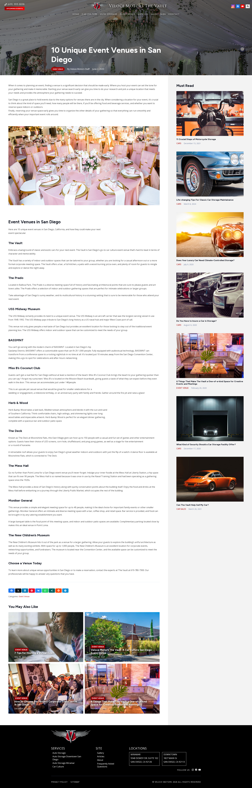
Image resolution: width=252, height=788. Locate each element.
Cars (178, 143)
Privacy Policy (59, 782)
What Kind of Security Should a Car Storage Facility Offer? (206, 444)
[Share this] (11, 590)
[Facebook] (238, 6)
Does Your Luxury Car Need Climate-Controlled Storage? (205, 260)
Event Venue (24, 596)
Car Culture (58, 766)
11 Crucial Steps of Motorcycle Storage (196, 139)
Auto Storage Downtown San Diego (66, 758)
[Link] (126, 6)
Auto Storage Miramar (63, 763)
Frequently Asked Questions (105, 765)
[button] (248, 6)
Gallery (100, 752)
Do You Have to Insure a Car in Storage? (196, 321)
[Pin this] (32, 590)
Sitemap (75, 782)
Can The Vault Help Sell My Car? (192, 505)
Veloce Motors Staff (80, 69)
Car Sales (181, 509)
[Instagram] (233, 6)
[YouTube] (242, 6)
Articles (100, 756)
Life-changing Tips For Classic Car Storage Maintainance (204, 200)
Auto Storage (59, 752)
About (100, 760)
